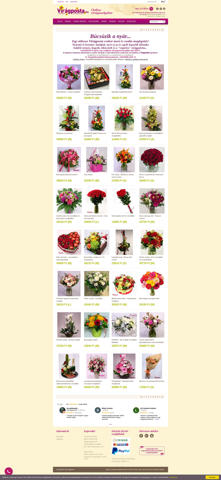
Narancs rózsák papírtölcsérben (151, 381)
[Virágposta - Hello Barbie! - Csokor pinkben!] (69, 77)
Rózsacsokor (94, 21)
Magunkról (73, 2)
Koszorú (121, 21)
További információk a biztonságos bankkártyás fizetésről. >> (123, 460)
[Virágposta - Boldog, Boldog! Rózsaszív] (69, 159)
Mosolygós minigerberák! (149, 298)
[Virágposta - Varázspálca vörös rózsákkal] (124, 201)
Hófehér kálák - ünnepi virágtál (68, 340)
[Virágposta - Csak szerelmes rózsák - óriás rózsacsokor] (96, 201)
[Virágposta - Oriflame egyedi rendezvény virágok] (69, 283)
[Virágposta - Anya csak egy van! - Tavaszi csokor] (152, 201)
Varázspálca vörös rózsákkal (123, 216)
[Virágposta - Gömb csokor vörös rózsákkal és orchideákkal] (152, 242)
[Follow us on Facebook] (157, 9)
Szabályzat (173, 477)
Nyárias (68, 21)
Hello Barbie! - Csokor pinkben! (68, 92)
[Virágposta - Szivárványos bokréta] (152, 77)
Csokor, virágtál (79, 21)
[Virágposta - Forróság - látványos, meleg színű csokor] (124, 159)
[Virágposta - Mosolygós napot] (96, 325)
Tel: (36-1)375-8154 (90, 436)
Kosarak (112, 21)
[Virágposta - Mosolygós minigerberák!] (152, 283)
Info (67, 2)
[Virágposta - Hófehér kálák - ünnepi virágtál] (69, 325)
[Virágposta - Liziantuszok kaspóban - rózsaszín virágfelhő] (96, 366)
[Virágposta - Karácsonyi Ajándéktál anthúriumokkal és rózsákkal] (69, 366)
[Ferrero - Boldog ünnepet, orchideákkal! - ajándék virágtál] (152, 118)
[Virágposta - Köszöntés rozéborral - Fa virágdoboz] (96, 242)
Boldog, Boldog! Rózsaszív (67, 174)
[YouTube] (164, 9)
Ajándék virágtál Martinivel (122, 92)
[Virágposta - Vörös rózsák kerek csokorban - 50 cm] (152, 159)
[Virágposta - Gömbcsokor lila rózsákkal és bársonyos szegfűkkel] (69, 201)
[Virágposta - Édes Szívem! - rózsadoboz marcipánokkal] (69, 242)
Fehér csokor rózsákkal (93, 298)
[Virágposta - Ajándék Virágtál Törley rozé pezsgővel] (96, 118)
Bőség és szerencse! (64, 133)
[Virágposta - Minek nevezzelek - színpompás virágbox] (124, 283)
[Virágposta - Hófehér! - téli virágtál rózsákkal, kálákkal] (124, 325)
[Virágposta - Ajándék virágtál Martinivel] (124, 77)
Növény (104, 21)
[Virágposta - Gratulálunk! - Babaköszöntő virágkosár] (124, 366)
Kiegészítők (131, 21)
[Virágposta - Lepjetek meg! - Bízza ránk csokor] (124, 242)
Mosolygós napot (90, 340)
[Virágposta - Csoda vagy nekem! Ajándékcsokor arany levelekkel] (152, 325)
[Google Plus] (161, 9)
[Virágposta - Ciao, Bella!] (96, 159)
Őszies (60, 21)
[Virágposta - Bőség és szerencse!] (69, 118)
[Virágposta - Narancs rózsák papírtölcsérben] (152, 366)
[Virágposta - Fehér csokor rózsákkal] (96, 283)
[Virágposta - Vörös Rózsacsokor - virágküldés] (124, 118)
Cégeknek (59, 439)
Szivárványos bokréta (147, 92)
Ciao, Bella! (88, 174)
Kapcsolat (61, 2)
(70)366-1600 (92, 439)
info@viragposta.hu (90, 441)
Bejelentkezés (152, 2)
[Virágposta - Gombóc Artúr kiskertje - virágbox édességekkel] (96, 77)
